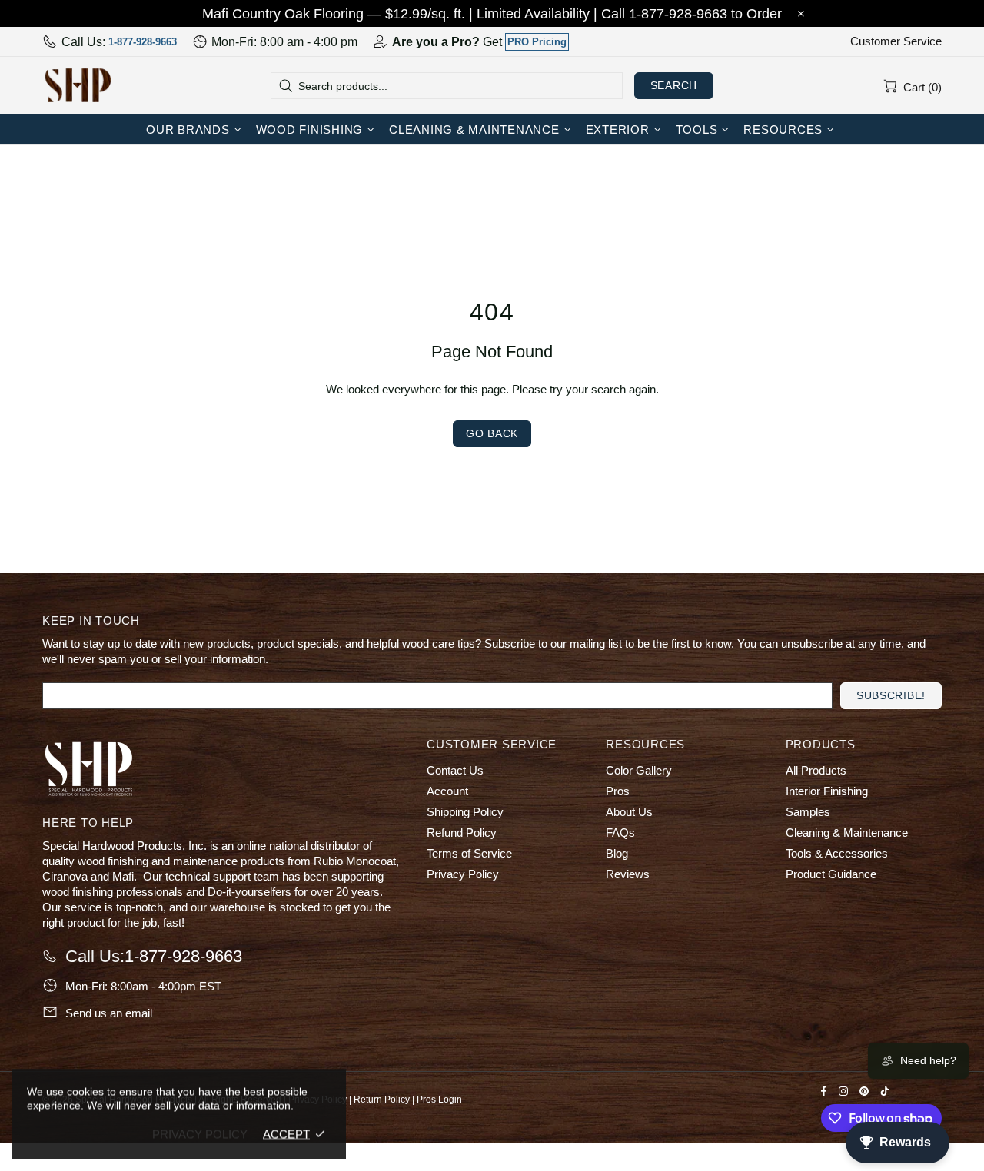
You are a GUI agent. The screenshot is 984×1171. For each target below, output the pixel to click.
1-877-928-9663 (142, 42)
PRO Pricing (537, 42)
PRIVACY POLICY (200, 1133)
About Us (629, 811)
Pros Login (439, 1099)
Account (447, 791)
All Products (816, 770)
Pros (618, 791)
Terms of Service (469, 853)
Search (673, 85)
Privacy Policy (463, 874)
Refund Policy (462, 832)
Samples (808, 811)
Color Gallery (639, 770)
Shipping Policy (465, 811)
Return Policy (382, 1099)
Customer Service (896, 41)
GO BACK (492, 433)
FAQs (620, 832)
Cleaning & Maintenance (847, 832)
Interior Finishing (827, 791)
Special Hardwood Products (77, 85)
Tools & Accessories (837, 853)
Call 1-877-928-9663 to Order (691, 14)
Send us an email (108, 1013)
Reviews (628, 874)
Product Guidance (831, 874)
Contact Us (455, 770)
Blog (617, 853)
